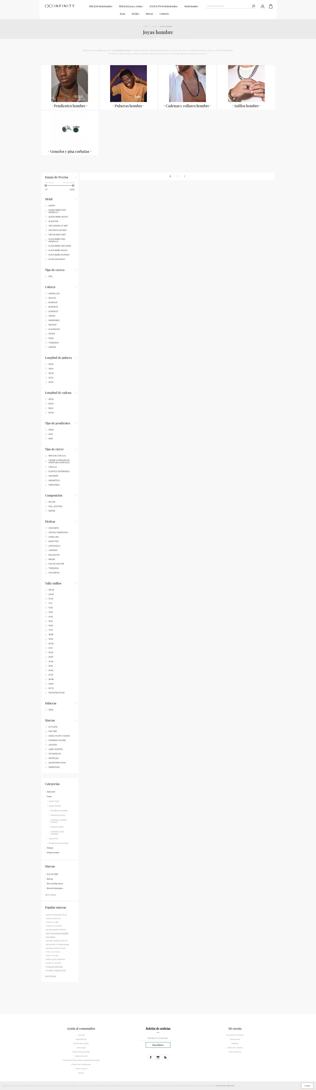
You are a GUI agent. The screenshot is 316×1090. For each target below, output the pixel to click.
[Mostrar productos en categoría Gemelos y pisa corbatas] (70, 129)
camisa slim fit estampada (57, 944)
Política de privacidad (81, 1052)
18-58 (51, 634)
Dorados (53, 311)
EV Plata (53, 727)
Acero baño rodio (58, 217)
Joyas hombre (55, 806)
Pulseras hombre (128, 105)
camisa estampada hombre (57, 935)
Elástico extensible (59, 471)
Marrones (54, 320)
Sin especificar (57, 693)
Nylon (52, 502)
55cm (51, 408)
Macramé (53, 476)
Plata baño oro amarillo (57, 240)
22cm (51, 382)
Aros (51, 430)
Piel (51, 276)
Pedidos (235, 1043)
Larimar (53, 550)
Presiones (54, 485)
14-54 (51, 617)
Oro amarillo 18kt (58, 226)
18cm (51, 364)
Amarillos (54, 293)
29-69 (51, 684)
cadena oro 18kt (52, 922)
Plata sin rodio (57, 259)
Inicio (146, 26)
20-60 (51, 643)
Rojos (52, 334)
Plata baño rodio (58, 250)
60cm (51, 413)
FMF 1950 (53, 731)
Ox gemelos (55, 754)
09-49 (51, 594)
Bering (50, 879)
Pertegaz (54, 758)
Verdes (52, 347)
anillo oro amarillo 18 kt (56, 915)
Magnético (54, 480)
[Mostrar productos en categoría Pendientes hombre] (70, 83)
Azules (52, 298)
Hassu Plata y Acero (59, 736)
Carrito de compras (271, 6)
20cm (51, 373)
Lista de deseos (235, 1052)
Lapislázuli (55, 546)
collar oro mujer (52, 955)
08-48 (51, 590)
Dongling (54, 537)
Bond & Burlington (55, 888)
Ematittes (54, 541)
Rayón (52, 511)
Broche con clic (57, 456)
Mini (51, 439)
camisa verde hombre (56, 948)
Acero (52, 205)
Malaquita (54, 555)
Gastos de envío (81, 1056)
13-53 (51, 612)
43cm (51, 399)
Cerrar (307, 1086)
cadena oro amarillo (54, 926)
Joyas (154, 26)
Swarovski (54, 767)
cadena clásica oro (53, 918)
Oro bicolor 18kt (58, 230)
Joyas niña (53, 838)
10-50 (51, 599)
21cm (51, 378)
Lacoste (53, 745)
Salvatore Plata (57, 763)
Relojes (50, 848)
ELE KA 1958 (52, 874)
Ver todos (50, 895)
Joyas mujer (54, 801)
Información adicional (225, 1086)
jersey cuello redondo (55, 959)
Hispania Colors (57, 740)
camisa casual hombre (56, 930)
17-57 (51, 630)
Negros (53, 325)
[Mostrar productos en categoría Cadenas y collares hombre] (187, 83)
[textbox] (228, 6)
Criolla (53, 467)
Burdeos (53, 307)
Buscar (81, 1073)
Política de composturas (81, 1064)
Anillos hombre (246, 105)
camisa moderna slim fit (56, 941)
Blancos (53, 302)
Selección (51, 792)
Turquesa (54, 343)
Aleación (53, 221)
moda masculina (56, 970)
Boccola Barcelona (55, 884)
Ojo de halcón (56, 564)
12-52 (51, 608)
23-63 (51, 657)
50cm (51, 404)
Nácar (52, 559)
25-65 (51, 666)
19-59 (51, 639)
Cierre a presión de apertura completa (59, 461)
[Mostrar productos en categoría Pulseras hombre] (128, 83)
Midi (51, 434)
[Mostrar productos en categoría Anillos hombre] (246, 83)
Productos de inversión (59, 843)
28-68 (51, 679)
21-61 (51, 648)
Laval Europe (56, 749)
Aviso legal (81, 1048)
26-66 (51, 670)
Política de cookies (81, 1043)
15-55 (50, 621)
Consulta (81, 1035)
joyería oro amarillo (53, 963)
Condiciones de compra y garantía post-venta (81, 1060)
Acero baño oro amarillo (57, 211)
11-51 (50, 603)
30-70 (51, 688)
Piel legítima (55, 506)
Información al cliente (235, 1035)
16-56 (51, 625)
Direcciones (235, 1039)
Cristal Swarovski (58, 532)
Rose (51, 338)
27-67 (51, 675)
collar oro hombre (53, 952)
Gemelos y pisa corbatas (69, 151)
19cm (51, 369)
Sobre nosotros (81, 1069)
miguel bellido (54, 966)
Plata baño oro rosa (60, 246)
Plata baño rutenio (59, 255)
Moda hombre (53, 853)
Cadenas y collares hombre (187, 105)
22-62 (51, 652)
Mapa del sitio (81, 1039)
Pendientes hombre (69, 105)
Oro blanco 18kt (57, 235)
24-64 (51, 661)
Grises (52, 316)
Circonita (54, 528)
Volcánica (54, 573)
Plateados (54, 329)
